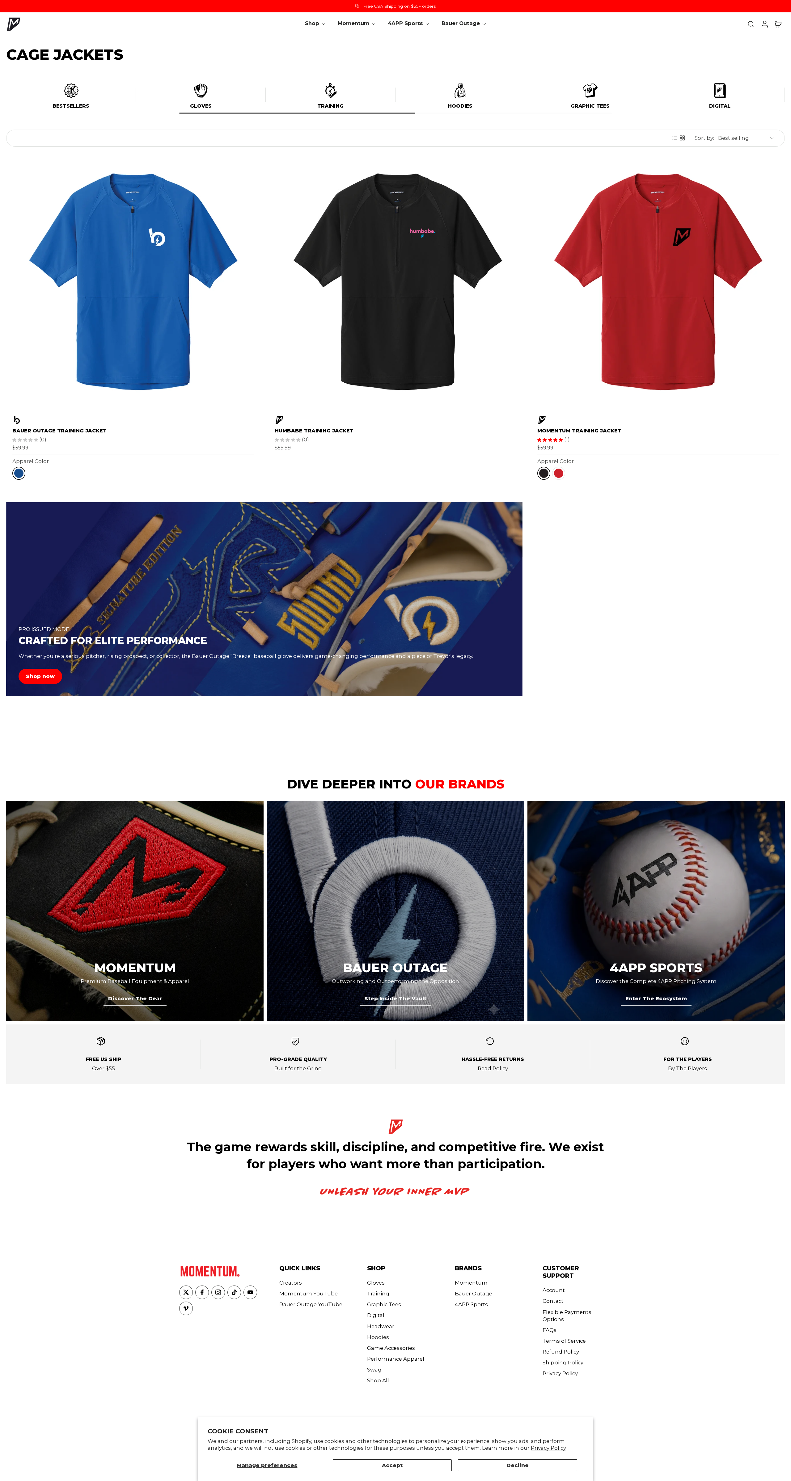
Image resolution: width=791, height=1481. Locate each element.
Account (554, 1290)
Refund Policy (561, 1352)
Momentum (471, 1283)
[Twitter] (186, 1292)
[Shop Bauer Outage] (133, 420)
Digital (719, 106)
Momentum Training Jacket (579, 431)
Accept (392, 1465)
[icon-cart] (778, 24)
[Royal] (19, 473)
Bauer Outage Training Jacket (59, 431)
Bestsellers (71, 106)
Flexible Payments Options (567, 1315)
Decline (517, 1465)
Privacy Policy (548, 1448)
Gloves (201, 106)
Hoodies (460, 106)
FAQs (549, 1330)
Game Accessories (391, 1348)
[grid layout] (682, 138)
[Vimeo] (186, 1308)
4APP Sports (471, 1304)
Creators (290, 1283)
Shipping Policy (563, 1362)
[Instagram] (218, 1292)
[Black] (544, 473)
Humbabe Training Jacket (314, 431)
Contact (553, 1301)
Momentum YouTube (308, 1293)
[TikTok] (234, 1292)
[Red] (559, 473)
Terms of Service (564, 1341)
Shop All (378, 1380)
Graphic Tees (590, 106)
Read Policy (493, 1068)
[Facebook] (202, 1292)
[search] (751, 24)
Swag (374, 1370)
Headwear (380, 1326)
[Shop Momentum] (395, 420)
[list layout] (675, 138)
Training (330, 106)
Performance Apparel (395, 1359)
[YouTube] (250, 1292)
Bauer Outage (473, 1293)
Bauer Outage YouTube (310, 1304)
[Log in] (764, 24)
